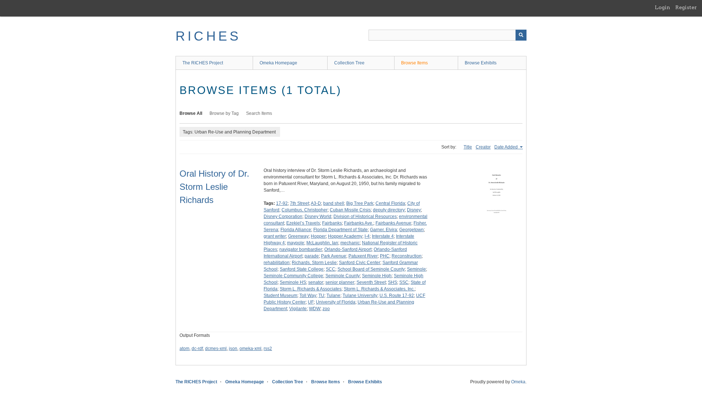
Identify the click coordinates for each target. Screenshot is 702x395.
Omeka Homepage (278, 62)
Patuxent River (363, 256)
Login (662, 7)
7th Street (299, 203)
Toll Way (307, 295)
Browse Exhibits (481, 62)
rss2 (268, 348)
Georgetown (411, 229)
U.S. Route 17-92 (397, 295)
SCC (330, 269)
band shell (333, 203)
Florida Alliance (295, 229)
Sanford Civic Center (359, 262)
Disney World (318, 216)
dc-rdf (197, 348)
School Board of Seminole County (371, 269)
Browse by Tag (224, 113)
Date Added (506, 147)
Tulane (333, 295)
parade (312, 256)
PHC (384, 256)
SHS (392, 282)
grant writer (275, 236)
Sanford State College (302, 269)
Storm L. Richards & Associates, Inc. (379, 288)
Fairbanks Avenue (393, 223)
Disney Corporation (283, 216)
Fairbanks (332, 223)
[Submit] (521, 35)
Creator (483, 147)
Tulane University (360, 295)
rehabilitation (277, 262)
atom (184, 348)
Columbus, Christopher (305, 209)
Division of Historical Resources (365, 216)
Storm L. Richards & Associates (310, 288)
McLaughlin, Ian (322, 242)
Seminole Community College (293, 275)
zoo (326, 308)
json (233, 348)
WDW (314, 308)
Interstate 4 (383, 236)
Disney (414, 209)
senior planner (339, 282)
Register (686, 7)
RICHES (208, 36)
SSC (403, 282)
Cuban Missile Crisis (350, 209)
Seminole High (377, 275)
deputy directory (389, 209)
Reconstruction (407, 256)
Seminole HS (293, 282)
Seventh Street (371, 282)
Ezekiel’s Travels (303, 223)
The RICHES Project (202, 62)
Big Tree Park (359, 203)
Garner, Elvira (383, 229)
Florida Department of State (340, 229)
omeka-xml (250, 348)
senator (315, 282)
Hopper (318, 236)
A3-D (316, 203)
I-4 (367, 236)
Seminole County (342, 275)
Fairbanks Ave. (358, 223)
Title (468, 147)
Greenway (298, 236)
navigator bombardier (300, 249)
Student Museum (280, 295)
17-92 (282, 203)
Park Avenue (333, 256)
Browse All (191, 113)
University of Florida (335, 302)
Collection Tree (349, 62)
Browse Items (414, 62)
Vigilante (298, 308)
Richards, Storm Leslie (314, 262)
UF (311, 302)
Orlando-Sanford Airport (347, 249)
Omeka (518, 381)
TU (321, 295)
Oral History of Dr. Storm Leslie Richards (214, 187)
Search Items (259, 113)
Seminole (416, 269)
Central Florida (390, 203)
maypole (295, 242)
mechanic (350, 242)
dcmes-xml (216, 348)
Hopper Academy (345, 236)
